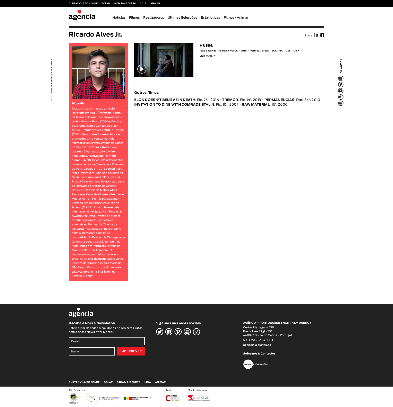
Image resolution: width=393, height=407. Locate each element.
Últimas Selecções (182, 17)
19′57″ (296, 51)
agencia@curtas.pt (257, 345)
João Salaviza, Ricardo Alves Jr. (219, 51)
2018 (244, 51)
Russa (206, 45)
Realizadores (153, 17)
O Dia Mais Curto (125, 3)
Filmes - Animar (236, 17)
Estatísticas (210, 17)
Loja (143, 3)
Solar (106, 3)
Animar (155, 3)
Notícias (119, 17)
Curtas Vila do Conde (83, 3)
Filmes (134, 17)
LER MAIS (208, 56)
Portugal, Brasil (259, 51)
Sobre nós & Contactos (259, 353)
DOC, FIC (277, 51)
